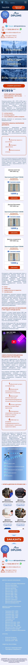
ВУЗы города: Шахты (14, 78)
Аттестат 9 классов (10, 637)
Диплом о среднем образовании (15, 630)
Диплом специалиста (11, 586)
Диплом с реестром (11, 599)
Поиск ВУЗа (5, 7)
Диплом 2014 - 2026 (11, 590)
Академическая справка (12, 628)
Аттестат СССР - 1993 (11, 640)
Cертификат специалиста (13, 649)
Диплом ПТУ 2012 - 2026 (12, 622)
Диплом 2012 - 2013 (11, 591)
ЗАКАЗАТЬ (14, 198)
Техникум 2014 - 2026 (11, 611)
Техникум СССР (10, 619)
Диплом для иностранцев (13, 601)
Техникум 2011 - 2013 (11, 612)
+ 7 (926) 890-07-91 (12, 29)
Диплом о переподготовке (13, 647)
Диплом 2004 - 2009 (11, 594)
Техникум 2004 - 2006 (11, 616)
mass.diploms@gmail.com (13, 32)
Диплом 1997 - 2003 (11, 596)
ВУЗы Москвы (14, 50)
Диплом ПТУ (9, 620)
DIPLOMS (16, 14)
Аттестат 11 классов (11, 639)
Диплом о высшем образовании (15, 583)
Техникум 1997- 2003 (11, 617)
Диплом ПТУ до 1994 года (13, 627)
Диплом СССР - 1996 (11, 598)
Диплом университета (12, 602)
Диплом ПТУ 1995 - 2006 (12, 625)
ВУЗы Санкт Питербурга (14, 62)
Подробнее (7, 505)
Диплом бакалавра (11, 585)
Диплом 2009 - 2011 (11, 593)
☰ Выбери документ (14, 85)
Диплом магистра (10, 588)
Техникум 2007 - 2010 (11, 614)
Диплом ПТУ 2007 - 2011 (12, 624)
